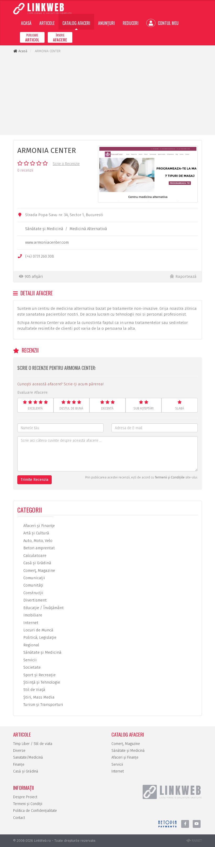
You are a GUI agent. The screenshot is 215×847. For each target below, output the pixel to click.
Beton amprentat (38, 548)
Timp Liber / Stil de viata (32, 744)
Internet (30, 622)
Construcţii (32, 592)
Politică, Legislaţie (39, 637)
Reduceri (130, 23)
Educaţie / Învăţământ (43, 607)
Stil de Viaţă (33, 689)
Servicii (29, 660)
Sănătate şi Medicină (44, 228)
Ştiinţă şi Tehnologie (41, 682)
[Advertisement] (107, 94)
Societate (31, 667)
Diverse (19, 750)
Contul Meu (168, 23)
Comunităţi (32, 585)
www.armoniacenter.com (47, 242)
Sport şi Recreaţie (39, 675)
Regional (30, 645)
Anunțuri (106, 23)
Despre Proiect (25, 797)
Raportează (185, 276)
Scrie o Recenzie (66, 164)
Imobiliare (32, 615)
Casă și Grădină (25, 771)
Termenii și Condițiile (170, 477)
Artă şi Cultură (35, 533)
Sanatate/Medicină (28, 757)
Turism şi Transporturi (42, 704)
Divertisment (34, 600)
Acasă (26, 23)
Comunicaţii (33, 578)
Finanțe (18, 764)
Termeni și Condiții (27, 804)
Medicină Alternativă (88, 228)
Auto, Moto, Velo (37, 540)
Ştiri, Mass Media (38, 697)
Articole (47, 23)
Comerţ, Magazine (38, 570)
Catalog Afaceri (76, 23)
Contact (19, 818)
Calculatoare (34, 555)
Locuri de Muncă (37, 630)
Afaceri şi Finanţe (38, 525)
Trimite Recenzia (34, 479)
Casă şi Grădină (36, 563)
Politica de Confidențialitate (35, 810)
